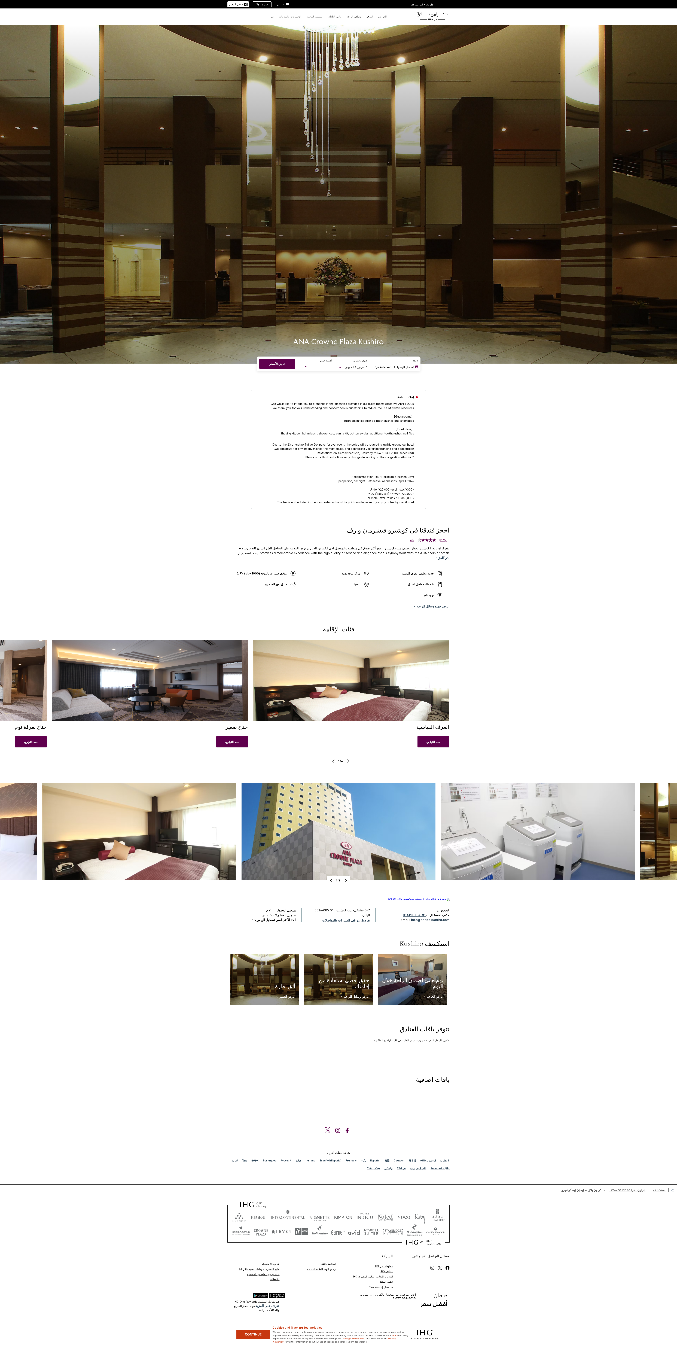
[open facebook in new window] (348, 1130)
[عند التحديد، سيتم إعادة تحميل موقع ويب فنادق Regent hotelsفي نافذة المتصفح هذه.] (258, 1216)
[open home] (671, 1190)
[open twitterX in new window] (329, 1130)
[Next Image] (347, 761)
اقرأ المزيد (443, 558)
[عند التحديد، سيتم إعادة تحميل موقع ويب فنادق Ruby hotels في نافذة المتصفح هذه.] (420, 1216)
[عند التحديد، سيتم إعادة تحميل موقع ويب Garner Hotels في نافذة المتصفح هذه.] (337, 1231)
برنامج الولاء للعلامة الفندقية (321, 1269)
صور (271, 16)
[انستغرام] (432, 1267)
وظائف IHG (387, 1271)
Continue (253, 1334)
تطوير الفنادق (386, 1281)
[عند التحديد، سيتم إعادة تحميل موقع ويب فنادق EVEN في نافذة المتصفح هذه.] (281, 1231)
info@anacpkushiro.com (430, 920)
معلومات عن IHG (384, 1266)
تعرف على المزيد (267, 1306)
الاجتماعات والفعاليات (290, 16)
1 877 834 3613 (404, 1298)
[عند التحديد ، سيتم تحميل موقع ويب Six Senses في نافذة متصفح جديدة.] (239, 1216)
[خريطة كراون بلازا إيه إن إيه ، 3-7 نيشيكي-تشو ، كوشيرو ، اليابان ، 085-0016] (419, 899)
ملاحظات (274, 1279)
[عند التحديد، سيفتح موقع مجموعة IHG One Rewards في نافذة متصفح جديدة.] (423, 1242)
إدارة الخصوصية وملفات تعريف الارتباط (259, 1269)
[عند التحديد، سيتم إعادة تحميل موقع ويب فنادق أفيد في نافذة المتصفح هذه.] (354, 1231)
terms (395, 1335)
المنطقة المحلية (315, 16)
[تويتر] (440, 1267)
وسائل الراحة (354, 16)
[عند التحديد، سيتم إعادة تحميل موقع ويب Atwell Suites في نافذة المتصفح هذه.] (371, 1231)
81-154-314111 (414, 915)
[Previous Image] (333, 761)
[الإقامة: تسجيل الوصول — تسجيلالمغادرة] (396, 367)
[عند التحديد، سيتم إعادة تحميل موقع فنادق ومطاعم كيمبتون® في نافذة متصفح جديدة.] (343, 1216)
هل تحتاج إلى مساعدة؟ (421, 4)
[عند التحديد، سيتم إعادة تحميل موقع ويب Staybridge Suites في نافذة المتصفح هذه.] (393, 1231)
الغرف (369, 16)
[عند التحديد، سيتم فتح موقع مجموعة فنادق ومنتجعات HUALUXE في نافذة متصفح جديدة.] (437, 1216)
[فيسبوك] (447, 1267)
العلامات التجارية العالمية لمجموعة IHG (373, 1276)
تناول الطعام (334, 16)
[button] (238, 4)
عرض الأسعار (277, 364)
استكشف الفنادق (327, 1263)
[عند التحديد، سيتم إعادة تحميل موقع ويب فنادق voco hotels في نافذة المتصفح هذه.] (404, 1216)
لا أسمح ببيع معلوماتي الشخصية (263, 1274)
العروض (382, 16)
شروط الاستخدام (270, 1263)
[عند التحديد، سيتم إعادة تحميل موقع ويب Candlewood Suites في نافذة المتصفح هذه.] (435, 1231)
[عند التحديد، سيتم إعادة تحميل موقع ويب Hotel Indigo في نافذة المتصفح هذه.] (365, 1216)
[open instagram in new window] (339, 1130)
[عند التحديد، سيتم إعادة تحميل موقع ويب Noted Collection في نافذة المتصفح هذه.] (385, 1216)
